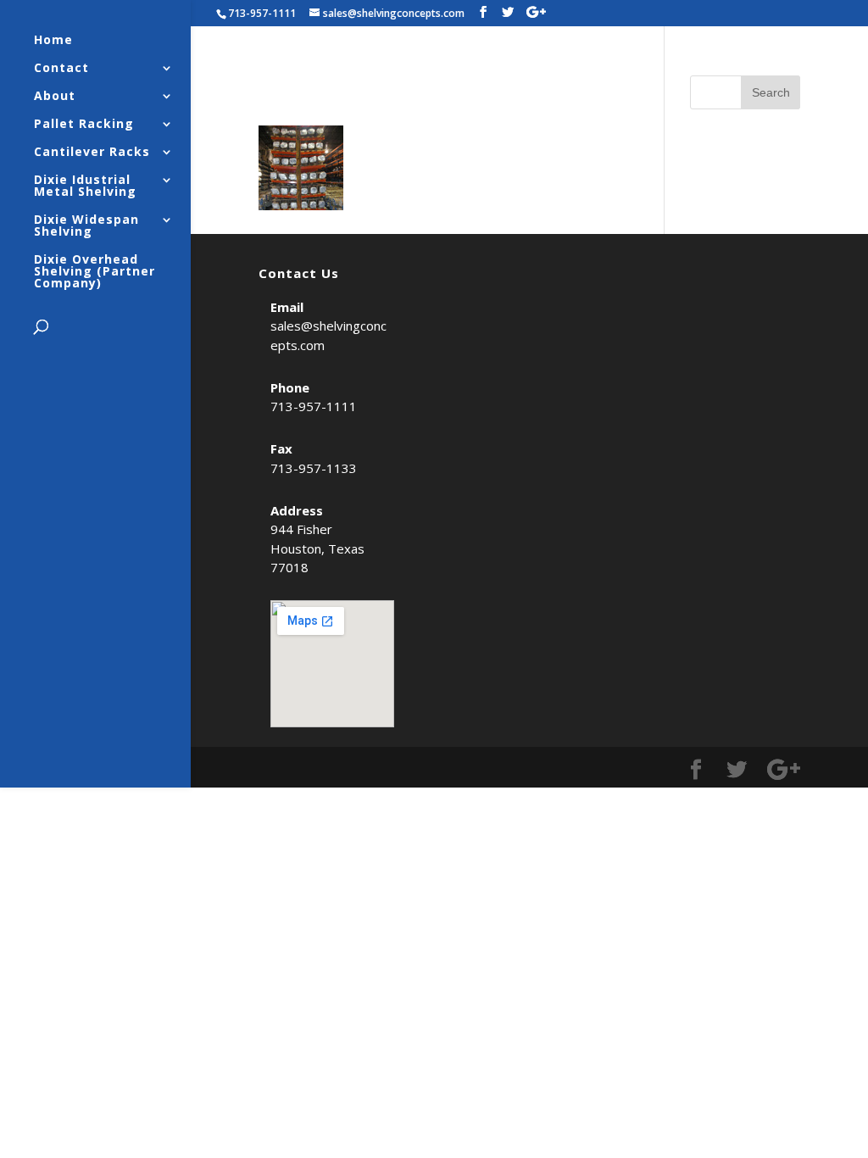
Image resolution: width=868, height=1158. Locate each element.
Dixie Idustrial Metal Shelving (85, 186)
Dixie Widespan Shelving (86, 226)
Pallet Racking (84, 124)
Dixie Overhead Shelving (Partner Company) (94, 272)
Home (53, 40)
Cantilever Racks (92, 152)
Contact (61, 68)
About (54, 96)
